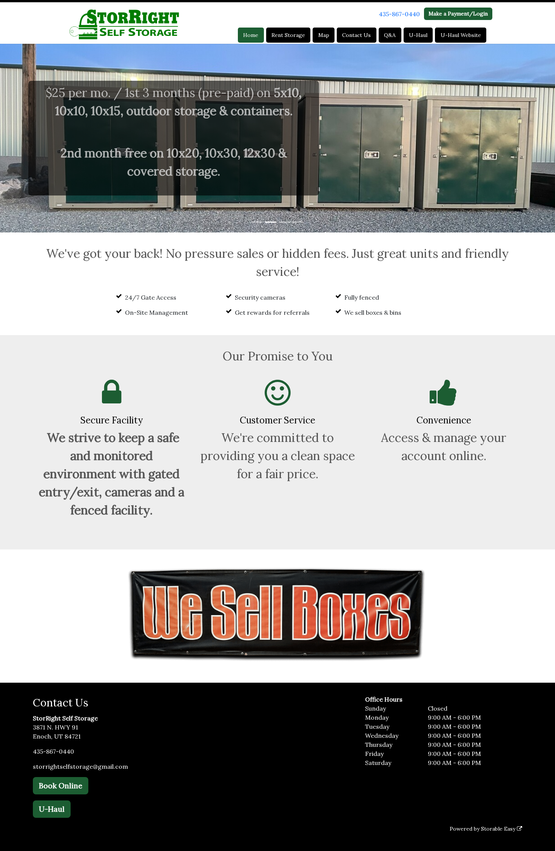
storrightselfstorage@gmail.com (80, 766)
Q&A (390, 35)
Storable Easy (499, 828)
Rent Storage (288, 35)
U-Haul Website (461, 35)
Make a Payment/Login (458, 13)
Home (250, 35)
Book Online (60, 785)
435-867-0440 (399, 14)
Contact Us (356, 35)
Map (323, 35)
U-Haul (418, 35)
